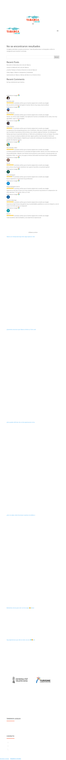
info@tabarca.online (29, 10)
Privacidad (9, 729)
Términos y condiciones (13, 725)
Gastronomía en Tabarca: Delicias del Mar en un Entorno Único (23, 75)
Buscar (57, 57)
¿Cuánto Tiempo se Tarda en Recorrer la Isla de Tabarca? (22, 70)
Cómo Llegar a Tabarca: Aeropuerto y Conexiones (20, 72)
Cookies (9, 732)
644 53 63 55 (40, 10)
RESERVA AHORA (4, 759)
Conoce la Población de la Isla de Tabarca (18, 67)
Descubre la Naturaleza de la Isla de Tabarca (19, 65)
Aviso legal (9, 722)
